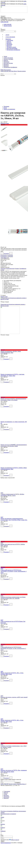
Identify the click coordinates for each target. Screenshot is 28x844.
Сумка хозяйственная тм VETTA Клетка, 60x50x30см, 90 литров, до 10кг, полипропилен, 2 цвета (13, 648)
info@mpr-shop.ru (13, 71)
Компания (8, 39)
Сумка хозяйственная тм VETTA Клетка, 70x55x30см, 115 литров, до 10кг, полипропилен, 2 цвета (13, 571)
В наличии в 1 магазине (7, 255)
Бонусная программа (12, 48)
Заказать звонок (8, 25)
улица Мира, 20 (5, 257)
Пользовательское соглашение (8, 813)
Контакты (9, 43)
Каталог (3, 16)
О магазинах (10, 40)
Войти (2, 69)
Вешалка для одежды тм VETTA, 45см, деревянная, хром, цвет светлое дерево (14, 771)
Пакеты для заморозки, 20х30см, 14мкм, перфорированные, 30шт (11, 352)
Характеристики (10, 268)
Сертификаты (22, 268)
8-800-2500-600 (4, 21)
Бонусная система (8, 63)
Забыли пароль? (15, 839)
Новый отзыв (4, 296)
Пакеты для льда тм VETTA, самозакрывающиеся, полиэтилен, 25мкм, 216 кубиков (13, 399)
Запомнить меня (5, 839)
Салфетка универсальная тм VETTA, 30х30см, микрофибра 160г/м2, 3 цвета (12, 495)
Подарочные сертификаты (13, 49)
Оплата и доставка (8, 59)
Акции (7, 34)
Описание (3, 268)
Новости (9, 41)
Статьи (2, 270)
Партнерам (9, 44)
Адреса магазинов (10, 36)
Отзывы (17, 268)
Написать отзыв (5, 123)
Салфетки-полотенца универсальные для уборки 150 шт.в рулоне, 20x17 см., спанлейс (13, 597)
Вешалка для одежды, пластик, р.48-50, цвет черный (14, 697)
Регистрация (7, 69)
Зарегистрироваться (6, 842)
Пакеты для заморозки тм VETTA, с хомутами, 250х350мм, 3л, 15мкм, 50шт (12, 375)
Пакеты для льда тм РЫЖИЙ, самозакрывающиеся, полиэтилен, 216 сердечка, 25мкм (14, 445)
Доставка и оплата (11, 47)
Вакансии (9, 45)
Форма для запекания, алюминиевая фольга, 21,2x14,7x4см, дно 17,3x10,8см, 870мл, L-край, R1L (14, 519)
